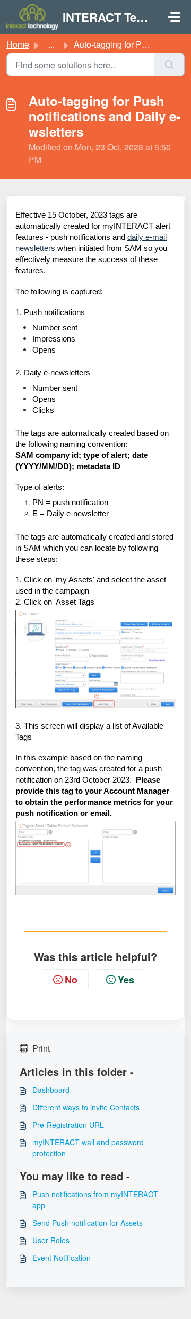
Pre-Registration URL (68, 1124)
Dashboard (51, 1089)
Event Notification (61, 1257)
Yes (126, 979)
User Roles (51, 1240)
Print (41, 1048)
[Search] (169, 64)
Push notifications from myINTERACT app (95, 1199)
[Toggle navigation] (174, 16)
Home (17, 44)
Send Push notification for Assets (87, 1222)
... (51, 44)
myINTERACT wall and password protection (88, 1148)
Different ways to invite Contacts (86, 1107)
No (71, 979)
